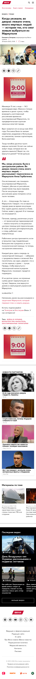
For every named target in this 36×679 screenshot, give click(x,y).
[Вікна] (6, 2)
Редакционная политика (18, 643)
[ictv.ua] (23, 673)
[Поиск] (29, 2)
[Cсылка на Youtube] (15, 620)
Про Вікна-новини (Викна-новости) (18, 640)
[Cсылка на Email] (31, 620)
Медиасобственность (18, 645)
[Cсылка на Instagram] (21, 620)
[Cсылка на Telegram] (5, 620)
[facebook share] (4, 71)
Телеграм (8, 310)
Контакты (18, 648)
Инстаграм (19, 310)
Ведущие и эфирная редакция (18, 631)
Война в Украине (14, 319)
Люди (11, 14)
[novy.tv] (32, 673)
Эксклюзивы (6, 8)
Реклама (18, 651)
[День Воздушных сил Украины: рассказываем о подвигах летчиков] (18, 545)
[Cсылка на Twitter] (26, 620)
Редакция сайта (18, 634)
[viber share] (13, 71)
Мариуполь (20, 321)
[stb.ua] (3, 673)
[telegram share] (9, 71)
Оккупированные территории (15, 323)
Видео (4, 14)
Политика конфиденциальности (18, 667)
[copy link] (18, 71)
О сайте (18, 637)
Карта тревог (18, 8)
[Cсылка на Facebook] (10, 620)
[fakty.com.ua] (12, 673)
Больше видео (18, 600)
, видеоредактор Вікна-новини (16, 38)
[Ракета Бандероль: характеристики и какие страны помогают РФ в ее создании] (13, 496)
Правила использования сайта (18, 664)
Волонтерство (8, 321)
